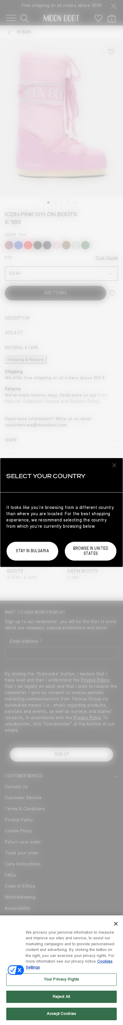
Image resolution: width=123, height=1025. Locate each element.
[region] (61, 970)
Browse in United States (90, 551)
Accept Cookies (61, 1013)
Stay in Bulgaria (32, 550)
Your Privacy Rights (61, 979)
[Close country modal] (114, 465)
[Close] (115, 923)
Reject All (61, 996)
